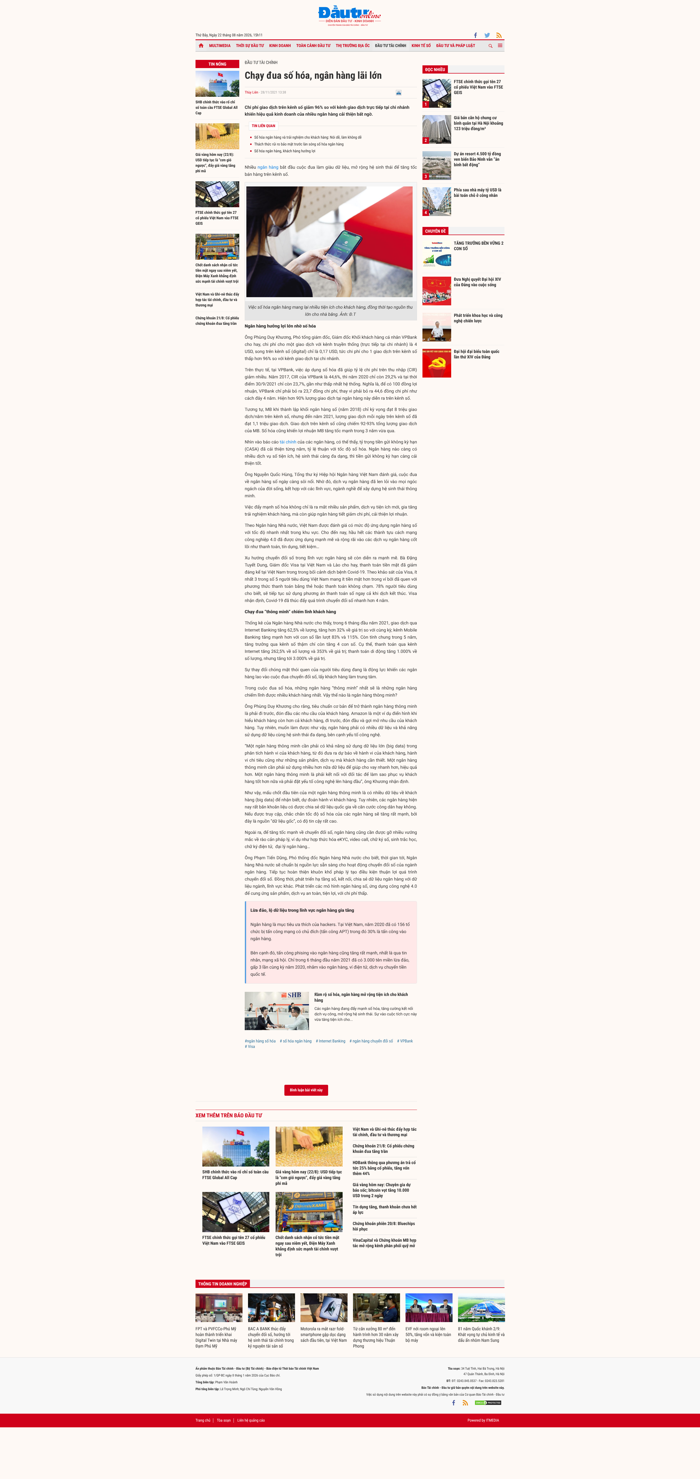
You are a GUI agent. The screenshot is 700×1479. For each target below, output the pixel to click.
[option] (219, 1321)
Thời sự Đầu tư (250, 45)
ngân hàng (268, 167)
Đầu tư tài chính (390, 45)
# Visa (250, 1046)
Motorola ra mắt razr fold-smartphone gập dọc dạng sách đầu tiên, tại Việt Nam (324, 1334)
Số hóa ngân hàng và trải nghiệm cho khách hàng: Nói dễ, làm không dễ (307, 137)
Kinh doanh (280, 45)
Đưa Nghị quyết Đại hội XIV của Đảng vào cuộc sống (477, 282)
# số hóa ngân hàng (296, 1041)
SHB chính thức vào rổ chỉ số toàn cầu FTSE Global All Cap (217, 107)
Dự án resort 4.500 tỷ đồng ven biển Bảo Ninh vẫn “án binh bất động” (477, 159)
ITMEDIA (492, 1420)
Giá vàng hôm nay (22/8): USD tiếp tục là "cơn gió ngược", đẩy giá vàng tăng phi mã (309, 1177)
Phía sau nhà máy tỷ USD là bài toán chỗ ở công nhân (477, 192)
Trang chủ (203, 1420)
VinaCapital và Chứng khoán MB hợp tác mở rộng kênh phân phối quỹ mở (384, 1243)
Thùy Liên (251, 92)
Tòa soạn (224, 1420)
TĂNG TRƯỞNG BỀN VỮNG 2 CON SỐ (478, 246)
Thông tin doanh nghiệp (222, 1284)
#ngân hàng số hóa (260, 1041)
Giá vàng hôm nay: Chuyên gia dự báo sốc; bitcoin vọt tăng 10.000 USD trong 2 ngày (382, 1190)
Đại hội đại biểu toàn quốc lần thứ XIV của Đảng (476, 354)
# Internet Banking (330, 1041)
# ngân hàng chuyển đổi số (371, 1041)
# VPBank (405, 1041)
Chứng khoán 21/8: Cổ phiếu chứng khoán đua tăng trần (383, 1148)
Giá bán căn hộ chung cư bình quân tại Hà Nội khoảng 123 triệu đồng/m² (478, 123)
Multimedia (220, 45)
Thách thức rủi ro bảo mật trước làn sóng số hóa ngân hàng (299, 144)
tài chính (288, 442)
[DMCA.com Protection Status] (488, 1403)
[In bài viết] (398, 92)
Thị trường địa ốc (353, 45)
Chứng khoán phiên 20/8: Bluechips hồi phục (384, 1226)
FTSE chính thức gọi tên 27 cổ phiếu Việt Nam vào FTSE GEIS (217, 218)
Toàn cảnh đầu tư (313, 45)
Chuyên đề (435, 231)
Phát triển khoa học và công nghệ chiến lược (478, 318)
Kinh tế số (421, 45)
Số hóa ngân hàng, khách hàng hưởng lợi (284, 151)
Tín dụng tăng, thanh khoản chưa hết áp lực (385, 1209)
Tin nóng (217, 64)
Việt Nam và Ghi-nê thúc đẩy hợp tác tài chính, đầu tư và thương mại (217, 300)
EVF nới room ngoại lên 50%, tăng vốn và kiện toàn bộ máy (428, 1334)
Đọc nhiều (435, 69)
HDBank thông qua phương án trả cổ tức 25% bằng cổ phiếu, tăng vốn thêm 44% (384, 1168)
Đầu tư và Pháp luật (455, 45)
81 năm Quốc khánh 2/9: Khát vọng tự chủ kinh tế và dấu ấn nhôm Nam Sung (481, 1334)
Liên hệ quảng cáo (251, 1420)
